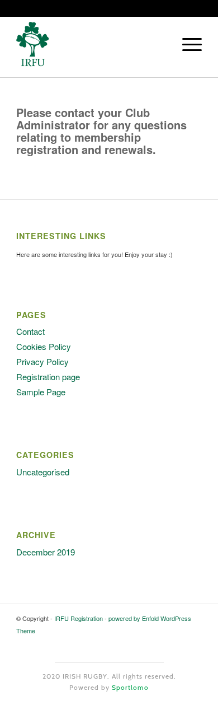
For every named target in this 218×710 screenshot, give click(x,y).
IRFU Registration (78, 618)
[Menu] (186, 44)
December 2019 (45, 552)
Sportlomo (130, 687)
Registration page (48, 376)
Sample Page (40, 392)
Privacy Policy (42, 361)
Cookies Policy (43, 346)
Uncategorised (42, 472)
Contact (30, 331)
